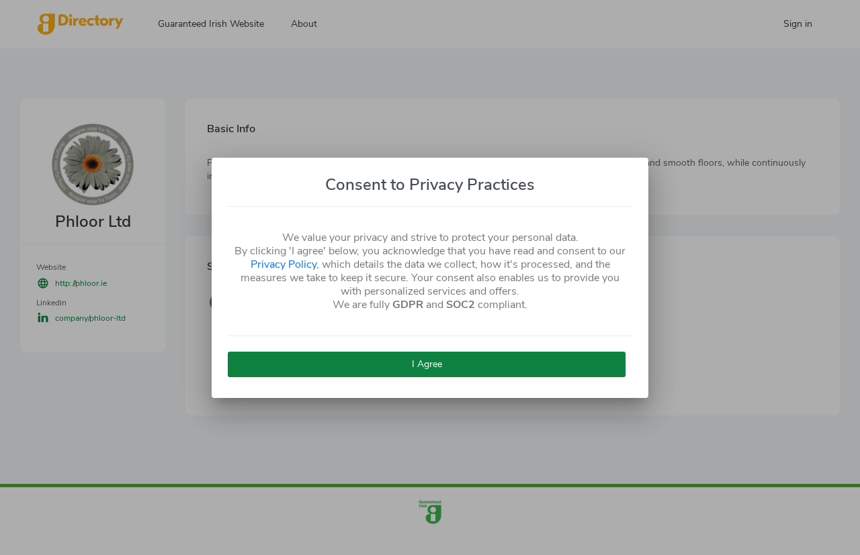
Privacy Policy (283, 264)
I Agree (427, 364)
